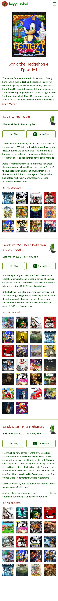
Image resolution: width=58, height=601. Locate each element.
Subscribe (43, 134)
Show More (8, 104)
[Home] (15, 4)
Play (16, 134)
